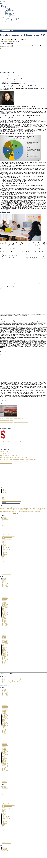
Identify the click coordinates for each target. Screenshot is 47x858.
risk (3, 562)
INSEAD (4, 545)
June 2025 (4, 588)
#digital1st (4, 517)
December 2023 (5, 606)
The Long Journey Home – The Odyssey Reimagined (12, 681)
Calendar (4, 25)
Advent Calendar (10, 16)
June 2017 (4, 657)
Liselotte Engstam (9, 41)
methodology (4, 552)
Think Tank (4, 6)
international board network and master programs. (22, 477)
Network (4, 553)
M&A (3, 551)
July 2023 (4, 608)
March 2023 (4, 611)
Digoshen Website (14, 483)
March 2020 (4, 639)
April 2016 (4, 664)
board (3, 489)
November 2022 (5, 615)
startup (3, 491)
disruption (34, 509)
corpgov (39, 508)
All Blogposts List (10, 9)
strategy (15, 513)
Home (6, 39)
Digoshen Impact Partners (7, 537)
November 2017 (5, 654)
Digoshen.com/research (5, 480)
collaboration (4, 527)
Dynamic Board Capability (7, 539)
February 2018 (5, 652)
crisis (44, 508)
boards (25, 508)
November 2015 (5, 668)
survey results (4, 566)
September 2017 (5, 655)
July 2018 (4, 650)
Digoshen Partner (29, 509)
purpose (3, 558)
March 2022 (4, 623)
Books (6, 12)
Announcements (5, 521)
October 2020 (4, 744)
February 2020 (5, 640)
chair (32, 508)
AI (7, 508)
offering (3, 555)
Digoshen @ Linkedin (39, 483)
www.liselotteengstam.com (8, 472)
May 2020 (4, 637)
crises (42, 508)
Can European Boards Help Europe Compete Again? (11, 679)
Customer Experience (6, 530)
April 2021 (4, 630)
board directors (14, 508)
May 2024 (4, 601)
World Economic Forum (6, 574)
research (3, 560)
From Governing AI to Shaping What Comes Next (11, 678)
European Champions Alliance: (14, 422)
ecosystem (4, 540)
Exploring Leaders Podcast (9, 13)
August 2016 (4, 660)
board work (29, 508)
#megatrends (2, 508)
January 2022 (4, 625)
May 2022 (4, 621)
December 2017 (5, 653)
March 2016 (4, 665)
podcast (44, 511)
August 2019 (4, 644)
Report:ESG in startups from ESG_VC (7, 465)
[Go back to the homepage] (2, 1)
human (3, 543)
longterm (35, 511)
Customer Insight (5, 531)
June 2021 (4, 628)
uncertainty (4, 570)
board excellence (20, 508)
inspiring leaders (14, 511)
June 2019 (4, 645)
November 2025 (5, 584)
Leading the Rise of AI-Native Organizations (10, 682)
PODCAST (4, 557)
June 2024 (4, 600)
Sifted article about (6, 420)
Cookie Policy (4, 855)
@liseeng (13, 484)
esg (2, 498)
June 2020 (4, 636)
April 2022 (4, 622)
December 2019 (5, 642)
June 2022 (4, 620)
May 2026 (4, 579)
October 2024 (4, 597)
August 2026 (4, 578)
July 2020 (4, 635)
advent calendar (5, 519)
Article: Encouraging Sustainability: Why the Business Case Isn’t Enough (13, 457)
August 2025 (4, 587)
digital (4, 509)
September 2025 (5, 586)
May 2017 (4, 658)
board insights (4, 490)
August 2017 (4, 656)
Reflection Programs (8, 14)
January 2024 (4, 605)
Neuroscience (4, 554)
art (2, 522)
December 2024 (5, 706)
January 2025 (4, 593)
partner (3, 556)
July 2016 (4, 661)
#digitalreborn (4, 518)
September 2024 (5, 598)
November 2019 (5, 643)
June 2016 (4, 662)
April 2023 (4, 610)
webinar (3, 841)
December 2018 (5, 647)
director (3, 538)
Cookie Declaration (5, 856)
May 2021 (4, 629)
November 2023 (5, 607)
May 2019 (4, 646)
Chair (3, 525)
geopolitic (4, 542)
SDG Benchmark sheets (4, 453)
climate (34, 508)
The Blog (8, 8)
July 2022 (4, 619)
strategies (4, 564)
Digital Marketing (5, 803)
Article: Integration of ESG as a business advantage (9, 455)
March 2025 (4, 591)
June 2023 (4, 609)
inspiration (9, 511)
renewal (3, 559)
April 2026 (4, 580)
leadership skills (27, 511)
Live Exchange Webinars (9, 22)
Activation (4, 17)
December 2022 (5, 614)
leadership (20, 511)
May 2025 (4, 589)
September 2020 (5, 634)
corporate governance (6, 528)
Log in (3, 847)
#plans (5, 508)
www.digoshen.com (24, 471)
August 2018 (4, 649)
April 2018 (4, 651)
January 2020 (4, 641)
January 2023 (4, 613)
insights (3, 546)
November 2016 (5, 659)
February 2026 (5, 581)
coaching (36, 508)
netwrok (42, 511)
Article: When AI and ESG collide (6, 463)
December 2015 (5, 667)
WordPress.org (5, 850)
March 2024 (4, 603)
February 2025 (5, 592)
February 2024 (5, 604)
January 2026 (4, 582)
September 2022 (5, 617)
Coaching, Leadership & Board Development (13, 19)
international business (6, 549)
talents (3, 568)
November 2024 (5, 596)
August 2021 (4, 627)
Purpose (3, 5)
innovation (3, 511)
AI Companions (7, 21)
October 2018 (4, 648)
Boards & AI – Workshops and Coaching (12, 18)
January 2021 (4, 631)
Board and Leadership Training (10, 20)
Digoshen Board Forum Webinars (8, 536)
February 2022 (5, 624)
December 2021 (5, 626)
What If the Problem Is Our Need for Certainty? (11, 680)
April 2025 (4, 590)
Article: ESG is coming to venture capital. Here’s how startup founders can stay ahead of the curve (18, 459)
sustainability (4, 492)
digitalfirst (4, 535)
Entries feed (4, 848)
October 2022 (4, 616)
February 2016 (5, 666)
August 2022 (4, 618)
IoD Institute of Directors (13, 418)
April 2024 (4, 602)
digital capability (14, 509)
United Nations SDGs (4, 451)
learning (32, 511)
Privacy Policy (5, 854)
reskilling (4, 561)
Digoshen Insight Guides (9, 10)
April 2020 (4, 638)
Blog (5, 7)
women (3, 573)
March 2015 (4, 782)
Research (6, 11)
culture (3, 529)
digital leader (23, 509)
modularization (38, 511)
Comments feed (5, 849)
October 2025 (4, 585)
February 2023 (5, 612)
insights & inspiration (6, 547)
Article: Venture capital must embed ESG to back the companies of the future (14, 461)
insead (7, 511)
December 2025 (5, 583)
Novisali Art (4, 26)
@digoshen (5, 484)
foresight (39, 509)
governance (44, 509)
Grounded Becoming (11, 15)
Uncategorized (5, 569)
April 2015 (4, 669)
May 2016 (4, 663)
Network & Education (9, 23)
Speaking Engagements (9, 24)
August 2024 (4, 599)
